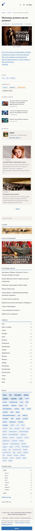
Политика (5, 518)
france (5, 422)
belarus (19, 452)
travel (5, 402)
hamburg (18, 458)
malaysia (26, 452)
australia (25, 449)
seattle (4, 434)
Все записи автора (14, 138)
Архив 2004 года (6, 502)
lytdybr (5, 399)
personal (6, 405)
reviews (13, 399)
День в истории (6, 327)
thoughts (13, 78)
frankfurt (23, 455)
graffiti (12, 425)
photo (26, 395)
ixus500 (5, 428)
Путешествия (6, 369)
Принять (17, 528)
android (4, 449)
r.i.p (18, 425)
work (21, 402)
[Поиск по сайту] (24, 4)
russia (28, 428)
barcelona (5, 458)
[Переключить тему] (20, 4)
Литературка (6, 346)
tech (11, 412)
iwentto (5, 425)
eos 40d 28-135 (6, 452)
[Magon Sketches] (3, 4)
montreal (14, 441)
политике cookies (19, 522)
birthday (5, 418)
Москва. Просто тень (8, 289)
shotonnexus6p (14, 444)
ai (26, 405)
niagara (5, 447)
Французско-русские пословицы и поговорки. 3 (16, 303)
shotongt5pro (13, 431)
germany (17, 428)
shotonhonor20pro (9, 415)
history (25, 415)
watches (23, 444)
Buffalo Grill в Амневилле (10, 314)
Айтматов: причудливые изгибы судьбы (14, 285)
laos (4, 455)
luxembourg (13, 402)
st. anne (12, 458)
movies (16, 409)
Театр (3, 379)
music (21, 405)
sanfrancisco (6, 441)
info (20, 399)
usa (19, 415)
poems (18, 418)
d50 (27, 402)
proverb (12, 437)
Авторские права (26, 518)
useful (11, 447)
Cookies (11, 518)
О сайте (4, 225)
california (5, 444)
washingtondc (25, 446)
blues (17, 412)
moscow (13, 405)
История (4, 333)
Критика (9, 12)
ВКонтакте (12, 87)
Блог (3, 324)
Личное (4, 350)
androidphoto (7, 409)
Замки (4, 330)
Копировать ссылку (7, 90)
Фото (3, 382)
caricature (9, 455)
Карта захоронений (9, 238)
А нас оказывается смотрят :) (11, 310)
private (25, 418)
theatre (21, 441)
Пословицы (5, 366)
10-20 (22, 425)
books (27, 398)
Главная (3, 12)
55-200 (4, 461)
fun (3, 78)
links (7, 78)
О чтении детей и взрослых (10, 299)
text (23, 409)
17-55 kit (17, 446)
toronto (20, 422)
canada (10, 461)
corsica (26, 437)
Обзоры (4, 363)
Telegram (5, 87)
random (5, 412)
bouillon (16, 455)
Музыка (4, 356)
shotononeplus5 (23, 431)
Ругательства (6, 372)
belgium (5, 437)
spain (14, 452)
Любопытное (19, 24)
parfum (5, 431)
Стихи (4, 375)
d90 (12, 418)
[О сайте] (17, 231)
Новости (4, 359)
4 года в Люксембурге (9, 306)
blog (11, 428)
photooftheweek (13, 434)
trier (10, 449)
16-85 (29, 409)
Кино (3, 337)
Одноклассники (21, 87)
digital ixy (23, 434)
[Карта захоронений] (17, 252)
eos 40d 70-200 (17, 449)
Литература (5, 343)
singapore (19, 437)
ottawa (24, 458)
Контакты (17, 518)
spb (23, 428)
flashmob (13, 422)
